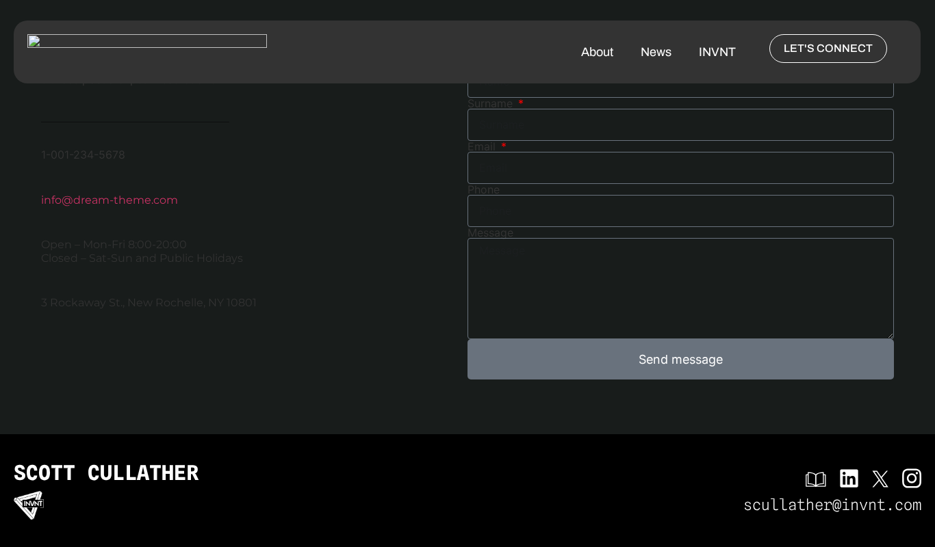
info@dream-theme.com (109, 200)
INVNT (717, 52)
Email (483, 146)
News (656, 52)
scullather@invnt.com (832, 504)
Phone (483, 189)
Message (490, 232)
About (597, 52)
